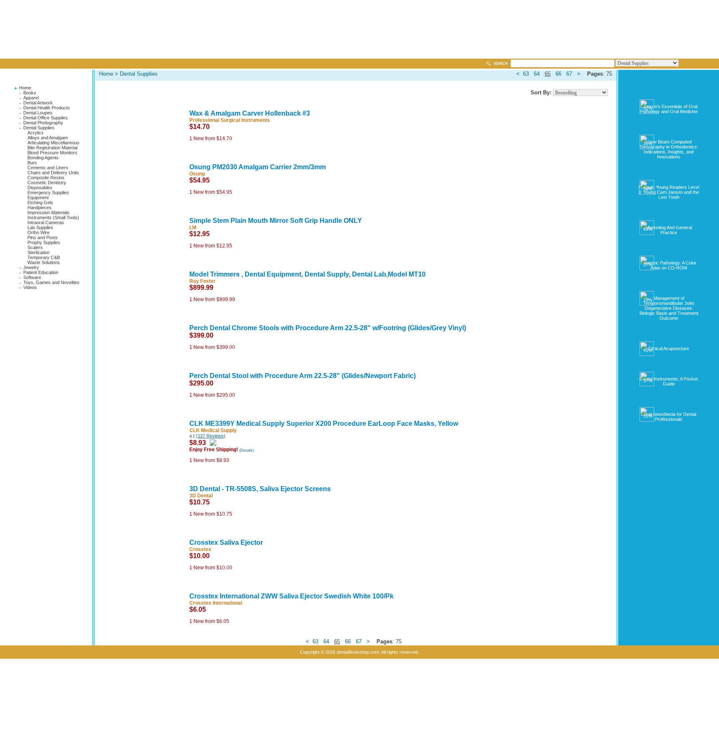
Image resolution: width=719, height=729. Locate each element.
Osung (197, 174)
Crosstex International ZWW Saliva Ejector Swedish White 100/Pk (291, 596)
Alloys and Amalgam (47, 137)
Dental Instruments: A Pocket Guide (669, 381)
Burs (32, 162)
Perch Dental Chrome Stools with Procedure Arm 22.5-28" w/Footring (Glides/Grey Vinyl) (327, 327)
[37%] (669, 368)
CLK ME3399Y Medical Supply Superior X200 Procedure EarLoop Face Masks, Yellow (323, 423)
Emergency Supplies (48, 192)
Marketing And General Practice (669, 230)
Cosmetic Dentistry (46, 182)
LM (192, 227)
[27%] (669, 252)
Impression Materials (48, 212)
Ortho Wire (38, 232)
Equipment (38, 197)
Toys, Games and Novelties (51, 282)
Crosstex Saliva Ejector (226, 542)
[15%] (669, 403)
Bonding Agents (43, 157)
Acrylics (35, 132)
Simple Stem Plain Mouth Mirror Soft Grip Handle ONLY (275, 220)
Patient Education (40, 272)
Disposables (39, 187)
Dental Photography (43, 122)
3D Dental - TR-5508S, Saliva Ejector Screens (260, 488)
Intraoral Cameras (45, 222)
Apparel (31, 97)
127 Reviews (211, 435)
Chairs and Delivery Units (53, 172)
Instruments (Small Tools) (53, 217)
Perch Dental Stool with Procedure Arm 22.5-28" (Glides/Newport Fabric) (302, 375)
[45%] (669, 337)
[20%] (669, 176)
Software (32, 277)
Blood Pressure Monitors (52, 152)
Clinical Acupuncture (668, 348)
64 (537, 74)
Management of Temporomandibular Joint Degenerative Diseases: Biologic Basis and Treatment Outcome (669, 308)
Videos (30, 287)
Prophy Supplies (43, 242)
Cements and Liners (47, 167)
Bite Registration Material (52, 147)
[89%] (669, 216)
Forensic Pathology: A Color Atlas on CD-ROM (669, 265)
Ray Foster (202, 281)
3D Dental (201, 496)
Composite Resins (45, 177)
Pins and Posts (42, 237)
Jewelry (31, 267)
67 (569, 74)
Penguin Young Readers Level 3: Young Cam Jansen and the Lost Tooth (668, 192)
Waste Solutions (43, 262)
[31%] (669, 95)
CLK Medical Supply (213, 430)
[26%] (669, 131)
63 (526, 74)
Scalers (35, 247)
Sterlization (38, 252)
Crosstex (200, 549)
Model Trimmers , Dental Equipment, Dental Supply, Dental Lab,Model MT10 (307, 274)
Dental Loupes (37, 112)
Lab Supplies (40, 227)
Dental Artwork (38, 102)
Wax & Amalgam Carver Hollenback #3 (249, 113)
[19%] (669, 287)
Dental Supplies (39, 127)
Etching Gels (40, 202)
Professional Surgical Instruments (229, 120)
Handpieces (39, 207)
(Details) (246, 450)
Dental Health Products (46, 107)
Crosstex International (215, 603)
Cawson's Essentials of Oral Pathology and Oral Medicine (669, 109)
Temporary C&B (43, 257)
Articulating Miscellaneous (53, 142)
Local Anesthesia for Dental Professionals (668, 417)
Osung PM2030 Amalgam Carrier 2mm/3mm (257, 167)
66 (558, 74)
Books (29, 92)
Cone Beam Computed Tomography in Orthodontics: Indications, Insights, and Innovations (669, 149)
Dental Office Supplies (45, 117)
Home (25, 87)
